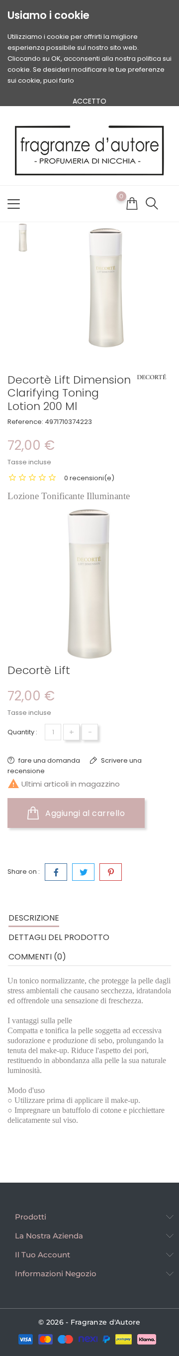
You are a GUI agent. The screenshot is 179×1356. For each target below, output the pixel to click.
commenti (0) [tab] (37, 956)
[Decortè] (152, 376)
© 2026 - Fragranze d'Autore (89, 1322)
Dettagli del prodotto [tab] (58, 937)
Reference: (25, 421)
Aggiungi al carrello (84, 813)
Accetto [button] (89, 101)
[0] (131, 203)
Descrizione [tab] (33, 918)
